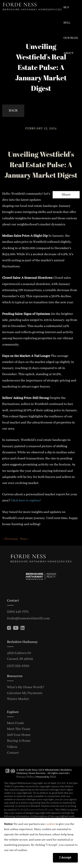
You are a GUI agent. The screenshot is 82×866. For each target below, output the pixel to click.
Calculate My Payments (24, 693)
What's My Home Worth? (25, 687)
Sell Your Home (19, 735)
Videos (12, 747)
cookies (50, 824)
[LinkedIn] (22, 628)
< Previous (10, 539)
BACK (13, 110)
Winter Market (18, 699)
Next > (24, 539)
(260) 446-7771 (18, 612)
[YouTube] (15, 628)
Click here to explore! (26, 501)
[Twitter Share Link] (60, 206)
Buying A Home (19, 741)
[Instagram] (9, 628)
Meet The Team (18, 729)
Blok (53, 777)
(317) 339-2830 (18, 666)
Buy (66, 8)
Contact (13, 753)
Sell (66, 23)
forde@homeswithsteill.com (28, 618)
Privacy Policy (25, 777)
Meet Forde (15, 723)
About (68, 53)
